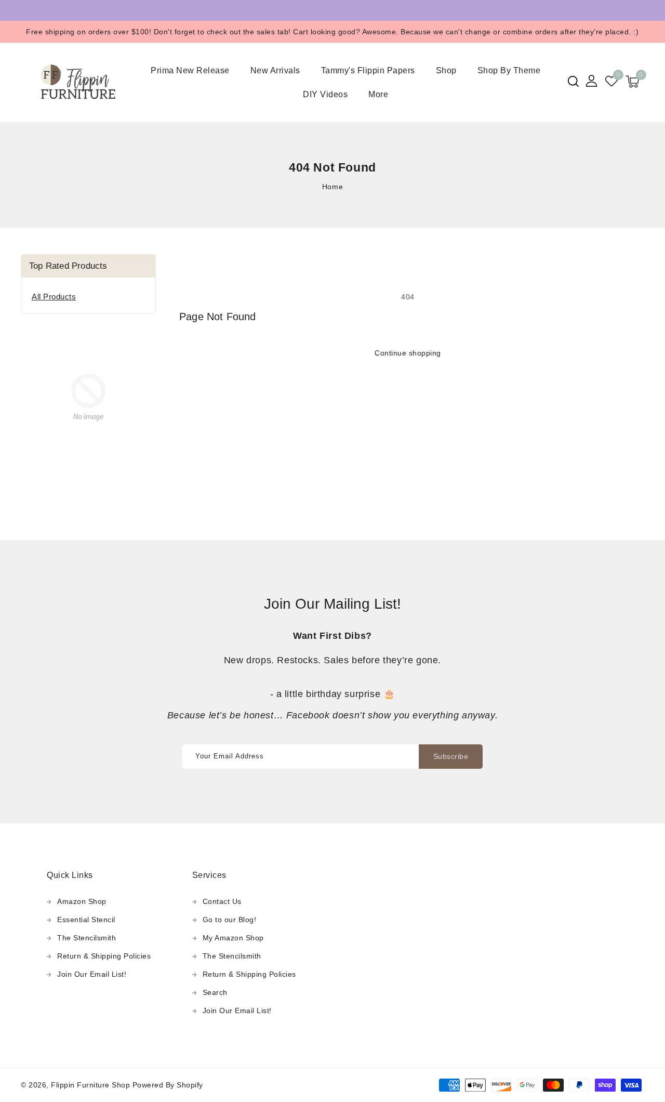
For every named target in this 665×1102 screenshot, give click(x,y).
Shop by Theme (509, 70)
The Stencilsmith (86, 938)
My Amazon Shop (233, 938)
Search (215, 992)
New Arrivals (275, 70)
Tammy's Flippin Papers (368, 70)
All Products (54, 296)
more (378, 94)
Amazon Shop (82, 901)
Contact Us (222, 901)
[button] (573, 81)
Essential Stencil (86, 919)
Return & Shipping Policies (104, 956)
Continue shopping (408, 353)
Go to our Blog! (230, 919)
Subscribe (451, 756)
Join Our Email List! (91, 974)
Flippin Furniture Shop (90, 1085)
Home (332, 186)
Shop (446, 70)
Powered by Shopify (167, 1085)
